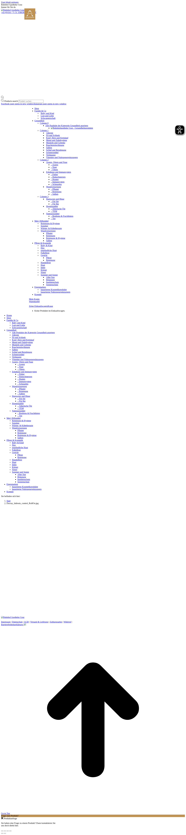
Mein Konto (34, 299)
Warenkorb (34, 301)
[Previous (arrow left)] (2, 833)
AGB (26, 622)
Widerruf (67, 622)
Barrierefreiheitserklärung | (12, 624)
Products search (11, 101)
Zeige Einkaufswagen (38, 306)
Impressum (5, 622)
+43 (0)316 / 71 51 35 (10, 12)
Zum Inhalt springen (10, 2)
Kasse (50, 306)
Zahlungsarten (56, 622)
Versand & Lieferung (39, 622)
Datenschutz (17, 622)
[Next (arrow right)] (5, 833)
